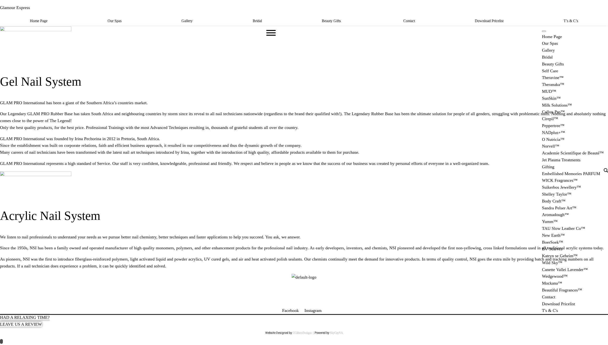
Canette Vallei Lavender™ (565, 269)
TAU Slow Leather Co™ (563, 228)
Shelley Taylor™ (556, 194)
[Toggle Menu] (544, 31)
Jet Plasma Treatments (561, 160)
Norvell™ (550, 146)
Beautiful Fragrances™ (562, 290)
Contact (409, 21)
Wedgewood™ (555, 276)
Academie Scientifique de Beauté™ (573, 153)
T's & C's (550, 310)
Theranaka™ (553, 84)
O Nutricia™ (553, 139)
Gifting (548, 166)
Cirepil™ (550, 118)
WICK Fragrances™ (560, 180)
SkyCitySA (336, 333)
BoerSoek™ (552, 242)
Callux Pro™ (553, 111)
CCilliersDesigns (302, 333)
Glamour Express (15, 7)
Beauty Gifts (331, 21)
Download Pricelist (489, 21)
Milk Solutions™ (557, 105)
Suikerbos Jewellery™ (561, 187)
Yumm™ (550, 221)
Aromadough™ (555, 214)
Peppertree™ (553, 125)
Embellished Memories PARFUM (571, 173)
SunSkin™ (551, 98)
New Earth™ (553, 235)
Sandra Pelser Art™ (559, 208)
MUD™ (549, 91)
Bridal (257, 21)
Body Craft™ (553, 201)
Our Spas (115, 21)
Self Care (550, 71)
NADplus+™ (553, 132)
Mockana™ (552, 283)
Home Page (39, 21)
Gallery (187, 21)
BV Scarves (552, 248)
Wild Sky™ (552, 262)
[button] (332, 20)
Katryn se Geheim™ (560, 255)
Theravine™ (553, 77)
